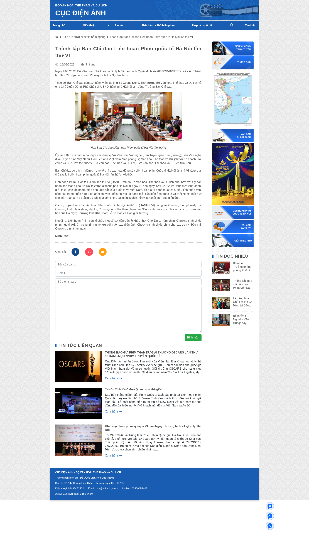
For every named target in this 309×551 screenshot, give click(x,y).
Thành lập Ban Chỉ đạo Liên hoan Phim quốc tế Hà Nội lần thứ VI (151, 36)
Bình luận (193, 337)
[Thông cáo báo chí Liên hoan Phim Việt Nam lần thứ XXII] (220, 285)
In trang (90, 64)
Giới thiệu (89, 25)
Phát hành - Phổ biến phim (158, 25)
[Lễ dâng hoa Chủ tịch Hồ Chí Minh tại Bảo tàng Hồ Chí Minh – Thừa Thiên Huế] (220, 303)
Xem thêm (111, 378)
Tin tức (119, 25)
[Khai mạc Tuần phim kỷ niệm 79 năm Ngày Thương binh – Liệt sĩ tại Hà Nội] (76, 441)
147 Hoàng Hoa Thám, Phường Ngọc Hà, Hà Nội (96, 483)
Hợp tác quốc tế (202, 25)
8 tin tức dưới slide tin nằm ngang (84, 36)
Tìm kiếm (250, 25)
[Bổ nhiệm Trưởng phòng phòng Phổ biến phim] (220, 268)
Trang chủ (59, 25)
